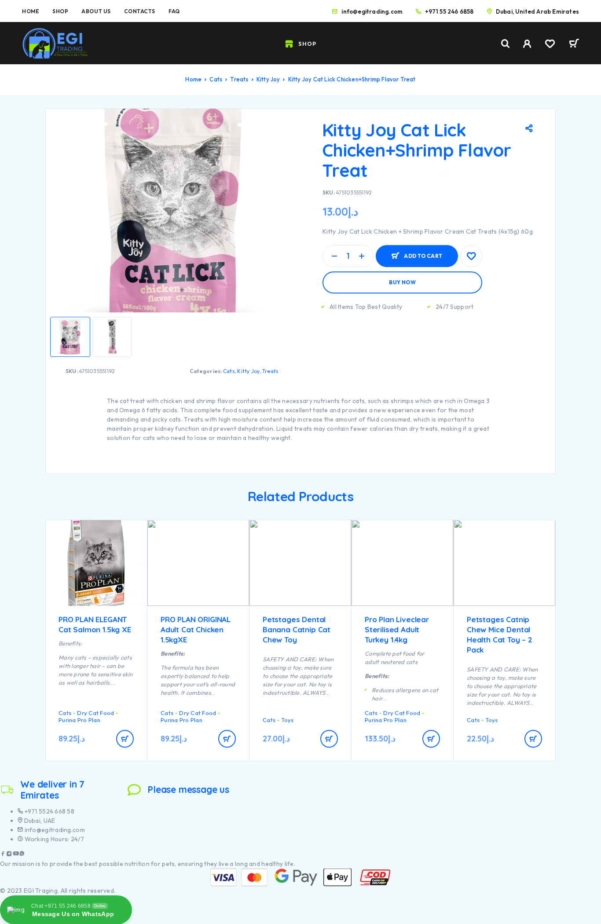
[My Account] (527, 44)
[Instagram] (9, 854)
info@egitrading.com (372, 11)
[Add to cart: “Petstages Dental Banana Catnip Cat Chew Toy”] (329, 739)
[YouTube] (16, 854)
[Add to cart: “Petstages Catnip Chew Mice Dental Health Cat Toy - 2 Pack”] (533, 739)
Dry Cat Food (95, 712)
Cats (215, 79)
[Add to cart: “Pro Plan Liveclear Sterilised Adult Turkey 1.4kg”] (431, 739)
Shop (60, 11)
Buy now (402, 282)
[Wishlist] (550, 45)
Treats (239, 79)
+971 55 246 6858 (449, 11)
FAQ (174, 11)
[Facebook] (3, 854)
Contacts (139, 11)
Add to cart (423, 252)
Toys (287, 719)
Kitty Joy (268, 79)
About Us (95, 11)
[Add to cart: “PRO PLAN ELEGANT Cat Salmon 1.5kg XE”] (125, 739)
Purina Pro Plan (79, 719)
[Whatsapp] (22, 854)
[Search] (506, 44)
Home (30, 11)
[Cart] (574, 44)
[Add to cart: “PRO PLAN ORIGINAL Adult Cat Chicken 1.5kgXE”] (227, 739)
